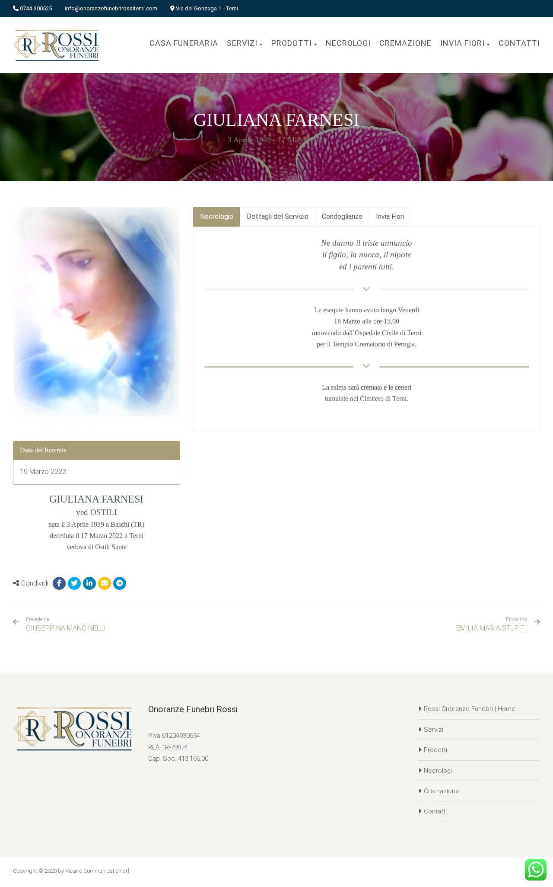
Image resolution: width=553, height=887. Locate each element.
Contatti (435, 811)
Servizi (433, 729)
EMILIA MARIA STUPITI (491, 628)
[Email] (104, 583)
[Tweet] (74, 583)
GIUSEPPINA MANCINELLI (66, 624)
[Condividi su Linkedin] (89, 583)
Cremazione (441, 791)
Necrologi (438, 771)
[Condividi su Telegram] (119, 583)
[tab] (216, 217)
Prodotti (435, 750)
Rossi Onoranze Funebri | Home (469, 709)
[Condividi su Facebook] (59, 583)
